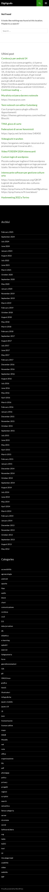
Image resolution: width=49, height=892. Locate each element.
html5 (3, 687)
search (4, 801)
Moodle (4, 740)
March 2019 (6, 303)
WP (2, 877)
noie (3, 749)
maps (3, 730)
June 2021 (5, 265)
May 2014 (5, 502)
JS (2, 711)
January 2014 (6, 520)
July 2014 (5, 492)
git (2, 673)
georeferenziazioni (8, 664)
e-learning (5, 640)
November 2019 (8, 293)
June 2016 (5, 388)
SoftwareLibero (7, 829)
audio (3, 593)
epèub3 (4, 645)
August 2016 (6, 379)
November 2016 (8, 369)
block (3, 598)
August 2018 (6, 317)
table (3, 839)
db (2, 631)
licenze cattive (7, 725)
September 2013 (8, 539)
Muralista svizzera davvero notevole (19, 95)
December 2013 (7, 525)
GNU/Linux (5, 678)
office (3, 754)
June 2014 (5, 497)
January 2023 (6, 251)
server (3, 815)
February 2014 (7, 516)
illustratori (5, 692)
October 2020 (7, 274)
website (4, 872)
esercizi (4, 650)
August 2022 (6, 256)
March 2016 (6, 402)
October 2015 (7, 426)
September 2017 (8, 336)
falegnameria (6, 654)
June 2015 (5, 440)
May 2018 (5, 322)
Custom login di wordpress (14, 156)
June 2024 (5, 246)
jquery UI (5, 706)
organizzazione (7, 758)
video (3, 867)
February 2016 (7, 407)
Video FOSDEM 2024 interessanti (18, 151)
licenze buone (6, 721)
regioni (4, 792)
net (2, 744)
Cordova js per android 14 (14, 58)
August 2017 (6, 341)
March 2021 (6, 270)
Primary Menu (46, 3)
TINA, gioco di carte (11, 123)
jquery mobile (7, 702)
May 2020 (5, 284)
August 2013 (6, 544)
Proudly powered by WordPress (12, 889)
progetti (4, 787)
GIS (2, 669)
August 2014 (6, 487)
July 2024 (5, 241)
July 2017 (5, 345)
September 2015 (8, 431)
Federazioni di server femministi (17, 129)
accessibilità (6, 569)
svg (2, 834)
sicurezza (5, 820)
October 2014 (7, 478)
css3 (3, 617)
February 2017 (7, 360)
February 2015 (7, 459)
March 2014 (6, 511)
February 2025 (7, 232)
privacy (4, 782)
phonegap (5, 773)
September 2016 (8, 374)
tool (3, 848)
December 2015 (7, 416)
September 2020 (8, 279)
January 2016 (6, 412)
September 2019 (8, 298)
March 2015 (6, 454)
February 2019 (7, 308)
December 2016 (7, 364)
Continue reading (11, 89)
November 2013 (8, 530)
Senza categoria (7, 810)
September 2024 (8, 237)
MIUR (3, 735)
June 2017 (5, 350)
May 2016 (5, 393)
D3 (2, 621)
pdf (2, 768)
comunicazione (7, 607)
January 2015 (6, 464)
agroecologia (6, 574)
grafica (4, 683)
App (3, 588)
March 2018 (6, 326)
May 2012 (5, 549)
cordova (4, 612)
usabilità (4, 863)
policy (3, 777)
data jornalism (7, 626)
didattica (4, 635)
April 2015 (5, 449)
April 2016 (5, 397)
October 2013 (7, 535)
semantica (5, 806)
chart (3, 602)
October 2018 (7, 312)
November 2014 (8, 473)
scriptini (4, 796)
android (4, 579)
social (3, 825)
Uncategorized (7, 858)
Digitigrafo (6, 3)
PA (2, 763)
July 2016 (5, 383)
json (3, 716)
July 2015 (5, 435)
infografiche (6, 697)
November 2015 (8, 421)
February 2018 (7, 331)
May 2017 (5, 355)
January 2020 (6, 289)
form (3, 659)
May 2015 (5, 445)
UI (2, 853)
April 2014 (5, 506)
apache (4, 583)
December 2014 (7, 468)
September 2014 (8, 483)
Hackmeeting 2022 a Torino (15, 197)
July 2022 (5, 260)
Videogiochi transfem (12, 138)
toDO (3, 844)
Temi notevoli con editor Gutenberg (19, 105)
